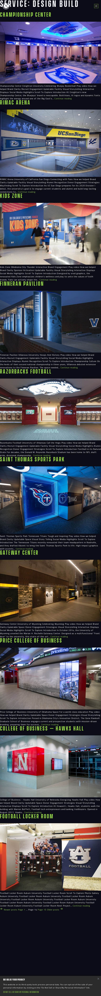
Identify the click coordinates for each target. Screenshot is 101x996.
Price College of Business (31, 640)
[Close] (98, 978)
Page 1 (21, 909)
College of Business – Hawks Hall (42, 728)
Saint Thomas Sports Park (32, 459)
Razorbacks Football (26, 371)
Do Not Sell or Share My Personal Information (21, 992)
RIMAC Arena (15, 102)
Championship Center (26, 14)
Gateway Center (19, 552)
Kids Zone (11, 196)
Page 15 (42, 909)
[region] (50, 986)
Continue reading (63, 98)
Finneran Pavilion (22, 283)
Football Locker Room (27, 816)
